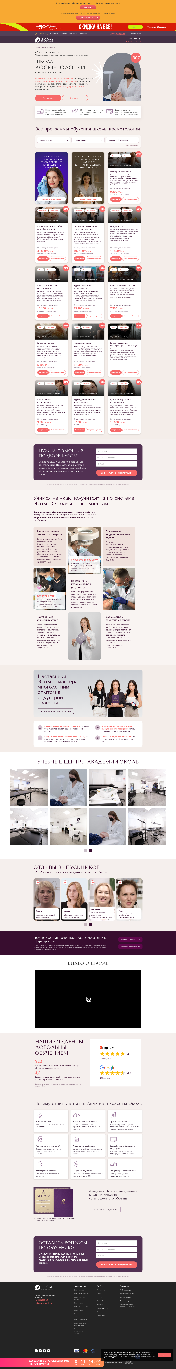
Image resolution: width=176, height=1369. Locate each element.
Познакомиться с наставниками (56, 711)
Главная (37, 47)
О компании (54, 34)
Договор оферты (125, 1297)
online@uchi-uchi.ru (43, 1303)
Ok (164, 1355)
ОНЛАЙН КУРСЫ (88, 7)
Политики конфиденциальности (119, 484)
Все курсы (75, 98)
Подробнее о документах (105, 1209)
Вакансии (100, 1304)
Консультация (115, 199)
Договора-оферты (102, 484)
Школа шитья (78, 1310)
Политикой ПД (109, 1358)
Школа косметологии (81, 1294)
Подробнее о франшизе (88, 18)
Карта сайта (100, 1315)
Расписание (73, 34)
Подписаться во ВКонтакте (128, 946)
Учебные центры (125, 1290)
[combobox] (98, 457)
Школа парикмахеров (81, 1320)
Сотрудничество (102, 1308)
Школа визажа (78, 1303)
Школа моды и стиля (80, 1307)
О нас (99, 1294)
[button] (85, 850)
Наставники (83, 34)
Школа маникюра (79, 1290)
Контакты (64, 34)
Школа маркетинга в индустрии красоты (80, 1324)
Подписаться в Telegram (127, 939)
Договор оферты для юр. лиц (129, 1301)
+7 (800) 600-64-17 (133, 39)
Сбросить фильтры (131, 145)
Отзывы (99, 1297)
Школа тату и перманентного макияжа (79, 1331)
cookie (106, 1354)
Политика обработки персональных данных (127, 1306)
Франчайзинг (101, 1301)
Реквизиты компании (127, 1294)
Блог (98, 1312)
